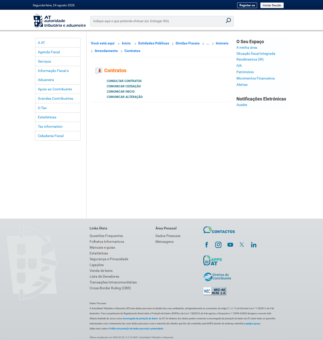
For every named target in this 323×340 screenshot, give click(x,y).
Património (245, 72)
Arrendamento (106, 51)
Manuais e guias (102, 247)
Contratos (132, 51)
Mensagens (164, 242)
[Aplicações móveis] (212, 265)
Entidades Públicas (153, 43)
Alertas (242, 85)
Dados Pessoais (167, 236)
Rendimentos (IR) (250, 59)
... (207, 43)
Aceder (241, 105)
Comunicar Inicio (120, 91)
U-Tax (42, 108)
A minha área (246, 47)
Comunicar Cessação (124, 86)
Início (126, 43)
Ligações (97, 265)
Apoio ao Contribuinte (55, 89)
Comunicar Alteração (125, 97)
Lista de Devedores (104, 276)
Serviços (44, 61)
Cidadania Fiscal (51, 136)
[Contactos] (219, 234)
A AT (41, 43)
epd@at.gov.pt (253, 323)
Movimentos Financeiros (255, 78)
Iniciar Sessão (272, 5)
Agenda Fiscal (49, 52)
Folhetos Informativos (107, 242)
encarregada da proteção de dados (140, 318)
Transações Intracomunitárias (113, 282)
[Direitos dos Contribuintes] (217, 280)
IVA (239, 66)
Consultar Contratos (124, 81)
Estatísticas (47, 117)
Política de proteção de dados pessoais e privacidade (136, 328)
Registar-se (247, 5)
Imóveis (222, 43)
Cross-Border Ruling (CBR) (110, 288)
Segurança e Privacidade (109, 259)
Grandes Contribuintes (55, 98)
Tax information (50, 126)
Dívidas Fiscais (188, 43)
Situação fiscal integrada (255, 53)
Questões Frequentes (106, 236)
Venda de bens (101, 271)
